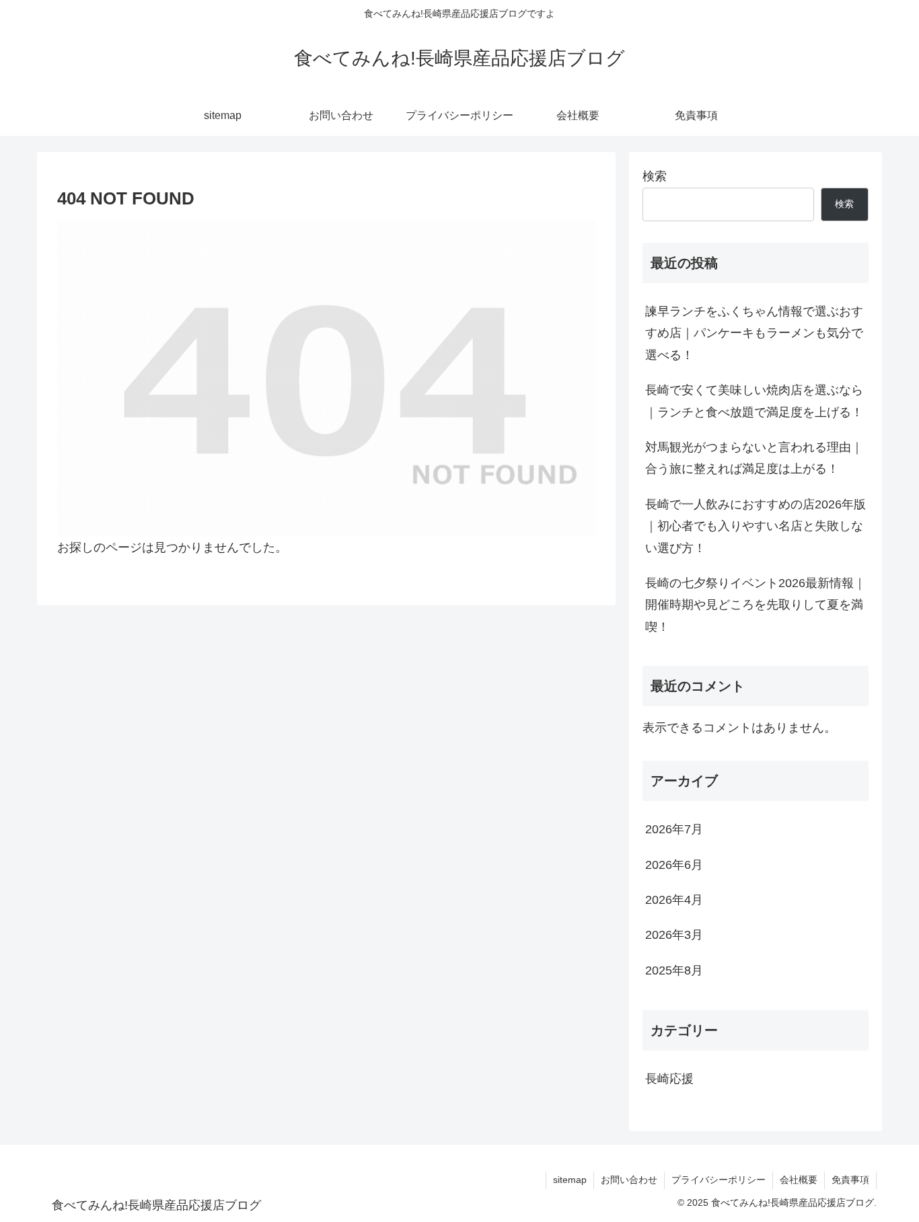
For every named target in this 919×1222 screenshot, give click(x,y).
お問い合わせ (629, 1179)
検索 (654, 176)
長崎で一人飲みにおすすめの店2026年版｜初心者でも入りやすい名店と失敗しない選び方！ (755, 526)
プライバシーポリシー (718, 1179)
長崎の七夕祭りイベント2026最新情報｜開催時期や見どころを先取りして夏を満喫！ (755, 605)
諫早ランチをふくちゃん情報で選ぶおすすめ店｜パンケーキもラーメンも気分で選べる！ (754, 333)
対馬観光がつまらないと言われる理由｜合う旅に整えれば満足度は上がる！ (754, 458)
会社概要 (798, 1179)
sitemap (570, 1179)
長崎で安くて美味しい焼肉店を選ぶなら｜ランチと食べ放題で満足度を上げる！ (754, 400)
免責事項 (850, 1179)
